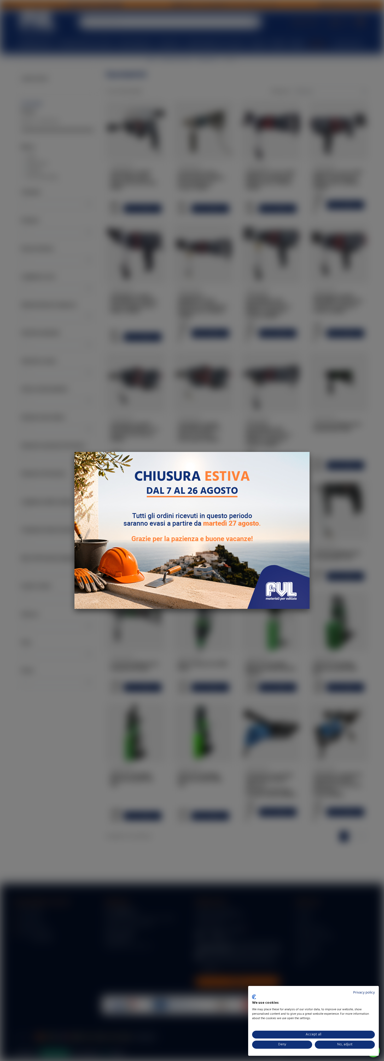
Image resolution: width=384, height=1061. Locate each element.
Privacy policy (364, 993)
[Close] (309, 452)
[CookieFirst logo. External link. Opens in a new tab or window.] (254, 997)
